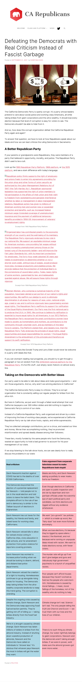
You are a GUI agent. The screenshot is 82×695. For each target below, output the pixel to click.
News (52, 28)
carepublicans (36, 60)
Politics (14, 663)
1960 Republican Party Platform (30, 167)
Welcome (21, 28)
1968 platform (52, 167)
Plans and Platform (36, 28)
